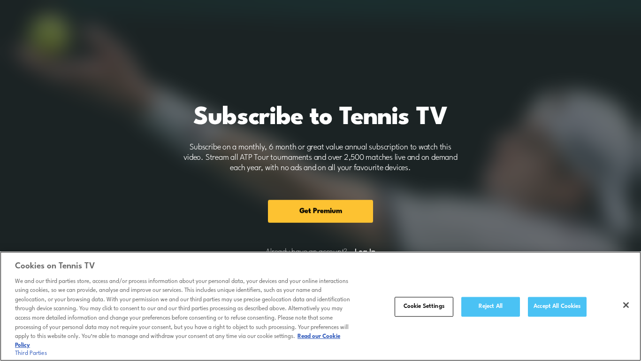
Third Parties (31, 353)
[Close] (626, 305)
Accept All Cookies (557, 306)
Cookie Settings (424, 306)
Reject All (491, 306)
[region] (320, 306)
